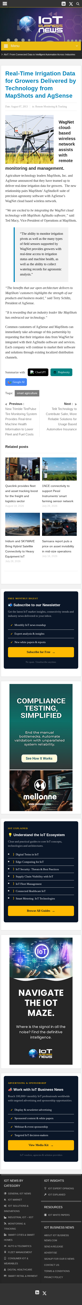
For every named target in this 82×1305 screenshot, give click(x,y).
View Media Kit (41, 1145)
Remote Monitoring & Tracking (51, 106)
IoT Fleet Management (27, 883)
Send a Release (53, 1246)
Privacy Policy (53, 1277)
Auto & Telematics (19, 1246)
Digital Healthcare (20, 1269)
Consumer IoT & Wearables (16, 1261)
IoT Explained (56, 1194)
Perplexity (64, 372)
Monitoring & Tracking (14, 1226)
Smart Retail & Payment (23, 1276)
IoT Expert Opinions (61, 1188)
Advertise (50, 1252)
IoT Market (15, 1199)
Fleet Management (20, 1252)
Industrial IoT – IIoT (20, 1217)
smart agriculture (27, 393)
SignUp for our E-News (59, 1259)
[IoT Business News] (41, 24)
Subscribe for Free (41, 652)
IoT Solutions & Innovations (16, 1208)
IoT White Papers (59, 1215)
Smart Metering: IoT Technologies (34, 898)
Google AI (18, 382)
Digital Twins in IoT (26, 854)
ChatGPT (40, 372)
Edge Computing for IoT (28, 861)
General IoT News (19, 1193)
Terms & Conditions (57, 1271)
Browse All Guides (41, 911)
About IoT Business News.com (56, 1238)
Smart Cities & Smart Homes (19, 1237)
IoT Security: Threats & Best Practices (36, 869)
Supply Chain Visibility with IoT (33, 876)
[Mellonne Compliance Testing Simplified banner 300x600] (41, 747)
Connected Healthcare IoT (29, 891)
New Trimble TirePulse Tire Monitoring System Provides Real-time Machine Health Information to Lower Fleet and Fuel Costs (21, 419)
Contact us (51, 1265)
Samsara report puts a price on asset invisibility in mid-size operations (58, 546)
